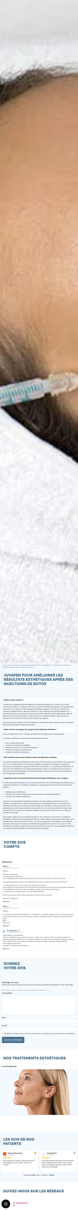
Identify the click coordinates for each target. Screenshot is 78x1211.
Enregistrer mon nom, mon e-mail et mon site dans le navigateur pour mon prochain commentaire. (39, 1033)
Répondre (6, 901)
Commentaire (7, 993)
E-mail (5, 1025)
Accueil (4, 665)
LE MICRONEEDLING (9, 1066)
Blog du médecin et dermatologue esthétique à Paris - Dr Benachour (29, 665)
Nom (4, 1017)
